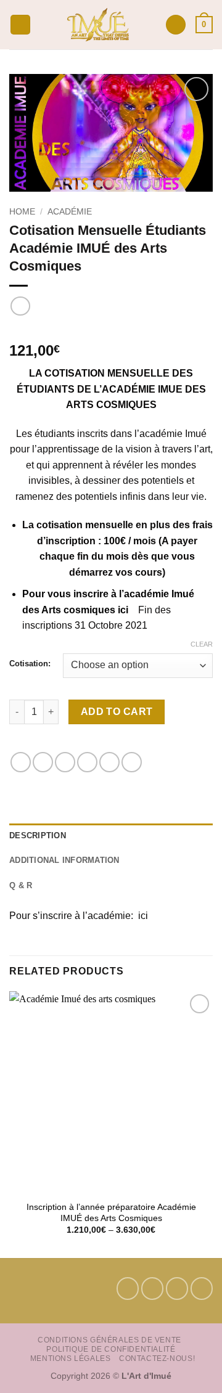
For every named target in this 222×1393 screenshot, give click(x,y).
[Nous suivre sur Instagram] (152, 1288)
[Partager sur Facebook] (43, 762)
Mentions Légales (70, 1358)
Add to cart (117, 711)
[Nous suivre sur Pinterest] (177, 1288)
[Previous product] (20, 306)
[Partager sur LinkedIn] (131, 762)
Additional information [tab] (64, 860)
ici (142, 915)
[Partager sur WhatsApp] (20, 762)
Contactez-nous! (157, 1358)
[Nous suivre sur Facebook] (128, 1288)
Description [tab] (37, 835)
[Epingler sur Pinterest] (109, 762)
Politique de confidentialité (110, 1349)
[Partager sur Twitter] (65, 762)
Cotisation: (30, 664)
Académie (69, 211)
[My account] (176, 25)
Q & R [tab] (20, 885)
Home (22, 211)
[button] (20, 25)
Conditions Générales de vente (109, 1340)
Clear (202, 644)
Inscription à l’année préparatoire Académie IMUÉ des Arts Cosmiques (111, 1213)
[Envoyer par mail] (87, 762)
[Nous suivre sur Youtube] (202, 1288)
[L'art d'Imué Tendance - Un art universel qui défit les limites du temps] (98, 24)
